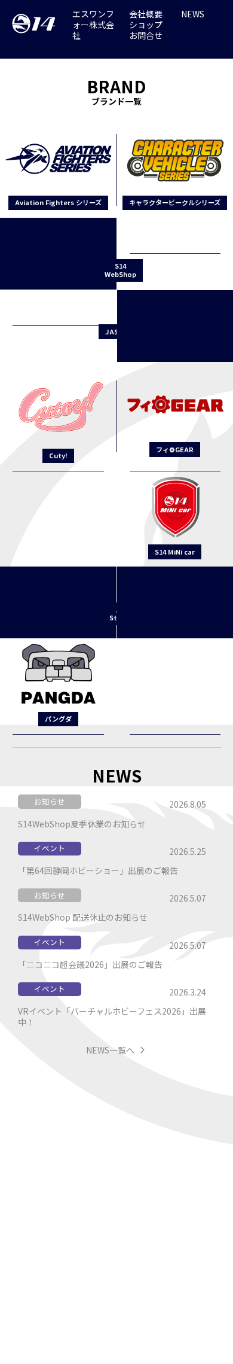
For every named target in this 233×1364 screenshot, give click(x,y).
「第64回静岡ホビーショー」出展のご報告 (98, 870)
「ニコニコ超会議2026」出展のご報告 (90, 964)
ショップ (146, 24)
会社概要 (146, 13)
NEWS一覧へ (110, 1049)
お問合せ (146, 35)
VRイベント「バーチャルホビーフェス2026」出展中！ (112, 1016)
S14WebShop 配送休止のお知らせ (83, 916)
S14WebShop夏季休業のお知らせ (82, 823)
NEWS (192, 13)
